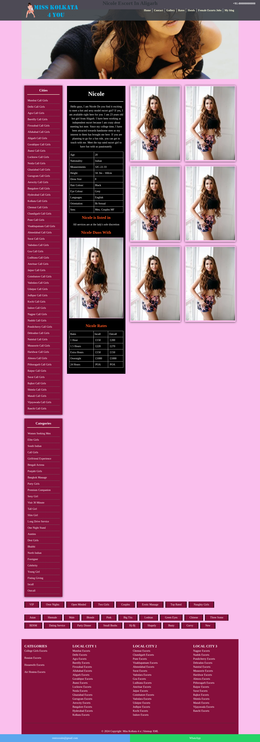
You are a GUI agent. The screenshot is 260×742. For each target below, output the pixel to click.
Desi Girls (33, 540)
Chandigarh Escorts (143, 654)
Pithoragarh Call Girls (39, 364)
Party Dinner (84, 625)
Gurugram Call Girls (39, 175)
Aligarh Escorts (81, 674)
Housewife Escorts (34, 665)
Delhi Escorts (80, 654)
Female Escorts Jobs (209, 10)
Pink (108, 617)
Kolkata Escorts (81, 714)
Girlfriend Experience (39, 458)
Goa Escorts (139, 678)
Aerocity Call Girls (38, 182)
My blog (229, 10)
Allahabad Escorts (82, 670)
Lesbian (148, 617)
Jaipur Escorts (140, 690)
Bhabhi (31, 546)
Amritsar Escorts (142, 686)
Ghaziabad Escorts (82, 694)
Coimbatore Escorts (143, 694)
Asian (33, 617)
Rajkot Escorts (201, 694)
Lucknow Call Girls (38, 157)
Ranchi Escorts (201, 710)
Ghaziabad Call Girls (39, 169)
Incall (31, 584)
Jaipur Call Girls (36, 270)
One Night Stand (37, 527)
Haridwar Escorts (202, 674)
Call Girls (33, 452)
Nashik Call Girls (37, 320)
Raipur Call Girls (37, 370)
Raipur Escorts (201, 686)
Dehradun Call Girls (38, 333)
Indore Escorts (140, 714)
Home (147, 10)
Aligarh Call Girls (37, 138)
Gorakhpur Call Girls (39, 144)
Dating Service (57, 625)
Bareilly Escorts (81, 662)
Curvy (190, 625)
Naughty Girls (201, 604)
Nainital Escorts (201, 666)
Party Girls (33, 483)
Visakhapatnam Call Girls (41, 226)
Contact (158, 10)
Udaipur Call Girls (38, 289)
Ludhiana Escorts (142, 682)
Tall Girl (32, 508)
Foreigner (33, 559)
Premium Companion (39, 490)
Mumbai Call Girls (38, 100)
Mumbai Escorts (81, 650)
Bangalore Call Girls (39, 188)
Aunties (32, 534)
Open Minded (78, 604)
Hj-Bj (132, 625)
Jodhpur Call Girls (37, 295)
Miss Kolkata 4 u (132, 731)
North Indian (34, 552)
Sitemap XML (151, 731)
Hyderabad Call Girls (39, 194)
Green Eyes (171, 617)
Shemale (52, 617)
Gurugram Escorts (82, 698)
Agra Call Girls (36, 113)
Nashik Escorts (201, 654)
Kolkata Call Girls (37, 201)
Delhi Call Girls (36, 106)
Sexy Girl (33, 496)
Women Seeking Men (39, 433)
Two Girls (103, 604)
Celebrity (32, 565)
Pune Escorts (140, 658)
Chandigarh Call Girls (39, 213)
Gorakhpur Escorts (83, 678)
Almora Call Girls (37, 358)
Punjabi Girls (35, 471)
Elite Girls (33, 439)
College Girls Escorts (35, 650)
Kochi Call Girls (36, 301)
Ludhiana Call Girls (38, 257)
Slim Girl (33, 515)
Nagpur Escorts (201, 650)
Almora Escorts (201, 678)
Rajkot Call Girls (37, 383)
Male (71, 617)
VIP (32, 604)
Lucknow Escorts (82, 686)
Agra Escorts (79, 658)
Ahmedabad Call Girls (40, 232)
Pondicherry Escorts (204, 658)
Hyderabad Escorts (83, 710)
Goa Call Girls (35, 251)
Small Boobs (110, 625)
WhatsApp (195, 738)
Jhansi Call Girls (36, 150)
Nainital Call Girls (37, 339)
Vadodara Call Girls (38, 245)
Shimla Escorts (201, 698)
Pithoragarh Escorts (203, 682)
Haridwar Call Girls (38, 352)
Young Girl (34, 571)
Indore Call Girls (37, 308)
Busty (171, 625)
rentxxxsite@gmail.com (65, 738)
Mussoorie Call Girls (39, 345)
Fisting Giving (35, 578)
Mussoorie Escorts (203, 670)
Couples (125, 604)
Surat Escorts (140, 670)
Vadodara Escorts (142, 674)
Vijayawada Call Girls (39, 402)
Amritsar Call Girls (38, 264)
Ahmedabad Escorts (143, 666)
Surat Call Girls (36, 238)
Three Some (216, 617)
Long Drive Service (38, 521)
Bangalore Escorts (82, 706)
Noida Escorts (80, 690)
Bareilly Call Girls (37, 119)
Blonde (90, 617)
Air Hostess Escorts (34, 672)
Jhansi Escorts (80, 682)
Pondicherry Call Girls (40, 326)
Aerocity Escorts (81, 702)
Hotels (191, 10)
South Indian (34, 446)
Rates (181, 10)
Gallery (170, 10)
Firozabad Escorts (82, 666)
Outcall (31, 590)
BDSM (33, 625)
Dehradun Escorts (202, 662)
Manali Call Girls (37, 396)
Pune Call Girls (36, 220)
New (207, 625)
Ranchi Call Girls (37, 408)
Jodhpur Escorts (141, 706)
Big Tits (128, 617)
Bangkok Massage (37, 477)
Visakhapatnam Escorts (145, 662)
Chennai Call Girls (38, 207)
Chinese (194, 617)
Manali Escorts (201, 702)
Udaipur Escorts (141, 702)
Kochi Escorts (140, 710)
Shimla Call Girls (37, 389)
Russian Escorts (32, 657)
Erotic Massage (150, 604)
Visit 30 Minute (36, 502)
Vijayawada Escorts (203, 706)
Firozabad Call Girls (38, 125)
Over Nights (52, 604)
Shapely (152, 625)
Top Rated (176, 604)
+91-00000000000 (244, 3)
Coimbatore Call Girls (39, 276)
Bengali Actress (36, 464)
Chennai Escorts (141, 650)
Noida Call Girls (36, 163)
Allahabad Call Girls (39, 131)
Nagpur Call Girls (37, 314)
